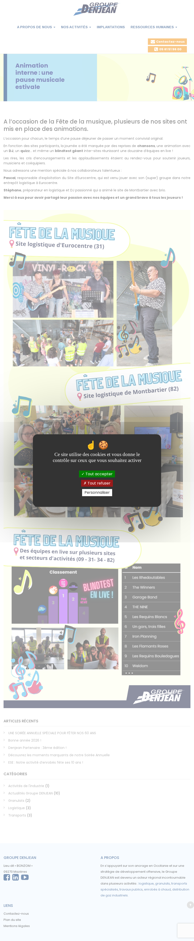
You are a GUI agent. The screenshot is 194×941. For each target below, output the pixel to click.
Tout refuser (98, 483)
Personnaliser (97, 492)
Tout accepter (98, 474)
